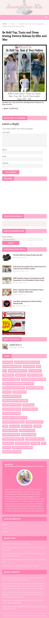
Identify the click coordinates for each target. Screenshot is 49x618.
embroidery (8, 375)
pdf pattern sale (30, 409)
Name (4, 150)
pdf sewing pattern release (14, 417)
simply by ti (8, 443)
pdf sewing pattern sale (13, 422)
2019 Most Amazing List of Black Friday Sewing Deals (20, 566)
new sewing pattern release (15, 400)
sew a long (26, 426)
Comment (6, 132)
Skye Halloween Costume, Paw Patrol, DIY (16, 580)
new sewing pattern (11, 396)
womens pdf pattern (11, 452)
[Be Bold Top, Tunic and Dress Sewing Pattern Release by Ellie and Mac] (24, 100)
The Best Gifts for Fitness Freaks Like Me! (27, 255)
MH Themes (42, 616)
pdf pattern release (11, 409)
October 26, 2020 (19, 271)
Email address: (7, 237)
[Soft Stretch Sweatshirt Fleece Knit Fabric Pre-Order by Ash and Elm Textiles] (6, 269)
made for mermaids (34, 388)
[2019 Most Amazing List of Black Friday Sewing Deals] (6, 303)
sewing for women (11, 434)
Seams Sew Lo (15, 345)
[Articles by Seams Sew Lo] (5, 348)
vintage (6, 447)
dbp (38, 366)
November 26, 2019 (20, 306)
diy (4, 370)
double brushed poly (17, 370)
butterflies (29, 366)
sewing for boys (10, 430)
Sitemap (5, 532)
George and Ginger (11, 379)
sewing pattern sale (34, 439)
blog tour (7, 362)
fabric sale (20, 375)
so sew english (22, 443)
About (4, 524)
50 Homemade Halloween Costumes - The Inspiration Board (22, 578)
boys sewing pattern (12, 366)
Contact (4, 528)
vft (43, 443)
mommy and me (20, 392)
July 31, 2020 (18, 283)
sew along (14, 426)
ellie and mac (35, 370)
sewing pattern (28, 434)
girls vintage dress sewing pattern (18, 383)
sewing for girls (27, 430)
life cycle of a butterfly (13, 388)
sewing (37, 426)
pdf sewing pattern (11, 413)
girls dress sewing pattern (33, 379)
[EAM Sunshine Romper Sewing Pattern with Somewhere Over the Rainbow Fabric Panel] (6, 280)
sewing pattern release (13, 439)
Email (4, 156)
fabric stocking (34, 375)
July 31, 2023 (18, 257)
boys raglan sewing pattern (27, 362)
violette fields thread (22, 447)
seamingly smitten (34, 422)
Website (5, 163)
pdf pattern (28, 405)
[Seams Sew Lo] (24, 14)
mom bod (7, 392)
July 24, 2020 (18, 294)
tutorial (35, 443)
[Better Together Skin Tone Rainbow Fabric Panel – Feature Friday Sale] (6, 292)
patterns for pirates (11, 405)
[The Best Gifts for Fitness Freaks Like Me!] (6, 257)
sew (5, 426)
